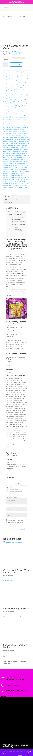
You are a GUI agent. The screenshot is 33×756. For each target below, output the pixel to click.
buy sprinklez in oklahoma (16, 116)
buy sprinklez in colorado (15, 90)
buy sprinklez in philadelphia (11, 120)
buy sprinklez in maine (19, 104)
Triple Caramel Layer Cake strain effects (19, 225)
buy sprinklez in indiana (10, 98)
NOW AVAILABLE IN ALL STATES (22, 232)
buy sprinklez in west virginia (19, 132)
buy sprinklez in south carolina (20, 122)
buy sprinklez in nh (16, 112)
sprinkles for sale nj (17, 155)
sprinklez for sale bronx (20, 169)
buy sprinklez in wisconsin (10, 134)
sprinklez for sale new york (17, 173)
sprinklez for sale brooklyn (10, 171)
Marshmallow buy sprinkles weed (12, 149)
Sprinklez (9, 16)
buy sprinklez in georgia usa (17, 94)
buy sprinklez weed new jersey (17, 141)
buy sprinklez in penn (21, 118)
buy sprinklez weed (23, 137)
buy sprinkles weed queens (15, 82)
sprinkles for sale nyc (16, 157)
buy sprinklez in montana (17, 108)
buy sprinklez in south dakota (11, 124)
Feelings (18, 227)
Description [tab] (8, 197)
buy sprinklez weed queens (18, 147)
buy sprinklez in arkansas (15, 86)
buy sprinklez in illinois (20, 96)
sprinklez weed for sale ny (13, 185)
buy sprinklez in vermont (21, 127)
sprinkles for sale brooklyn (19, 151)
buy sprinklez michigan (15, 136)
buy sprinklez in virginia (10, 129)
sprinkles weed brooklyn (18, 159)
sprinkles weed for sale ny (13, 167)
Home (4, 16)
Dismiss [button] (20, 755)
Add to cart (16, 64)
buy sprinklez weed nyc (12, 145)
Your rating (9, 497)
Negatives (19, 229)
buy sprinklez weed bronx (10, 139)
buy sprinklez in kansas (12, 100)
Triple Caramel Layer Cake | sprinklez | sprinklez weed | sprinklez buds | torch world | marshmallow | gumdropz (16, 217)
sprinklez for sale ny (9, 175)
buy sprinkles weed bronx (20, 74)
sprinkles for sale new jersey (11, 153)
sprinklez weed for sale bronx (14, 179)
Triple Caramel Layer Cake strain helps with (19, 222)
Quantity (6, 59)
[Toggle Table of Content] (23, 212)
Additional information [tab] (12, 200)
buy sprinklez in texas (17, 126)
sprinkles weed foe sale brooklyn (12, 161)
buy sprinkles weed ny (18, 78)
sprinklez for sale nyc (21, 175)
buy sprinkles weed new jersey (12, 76)
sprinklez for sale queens (10, 177)
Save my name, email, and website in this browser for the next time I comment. (16, 522)
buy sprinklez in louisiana (16, 102)
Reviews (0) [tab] (8, 202)
